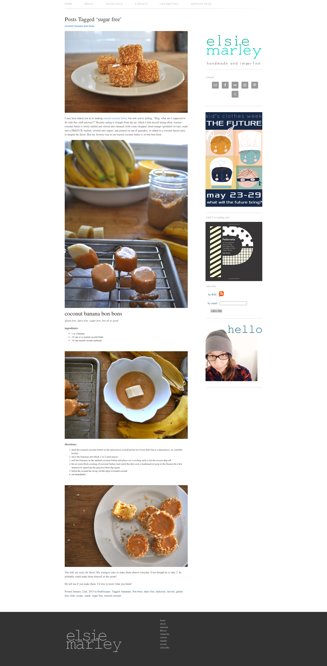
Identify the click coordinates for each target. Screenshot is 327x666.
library (141, 4)
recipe (79, 595)
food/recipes (104, 591)
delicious (161, 591)
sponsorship (201, 4)
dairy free (149, 591)
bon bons (137, 591)
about (89, 4)
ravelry (163, 644)
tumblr (163, 640)
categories (169, 4)
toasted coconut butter (115, 118)
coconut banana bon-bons (79, 26)
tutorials (114, 4)
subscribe (164, 647)
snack (87, 595)
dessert (171, 591)
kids (72, 595)
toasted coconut (112, 595)
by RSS (213, 294)
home (68, 4)
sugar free (97, 595)
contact (163, 637)
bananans (126, 591)
